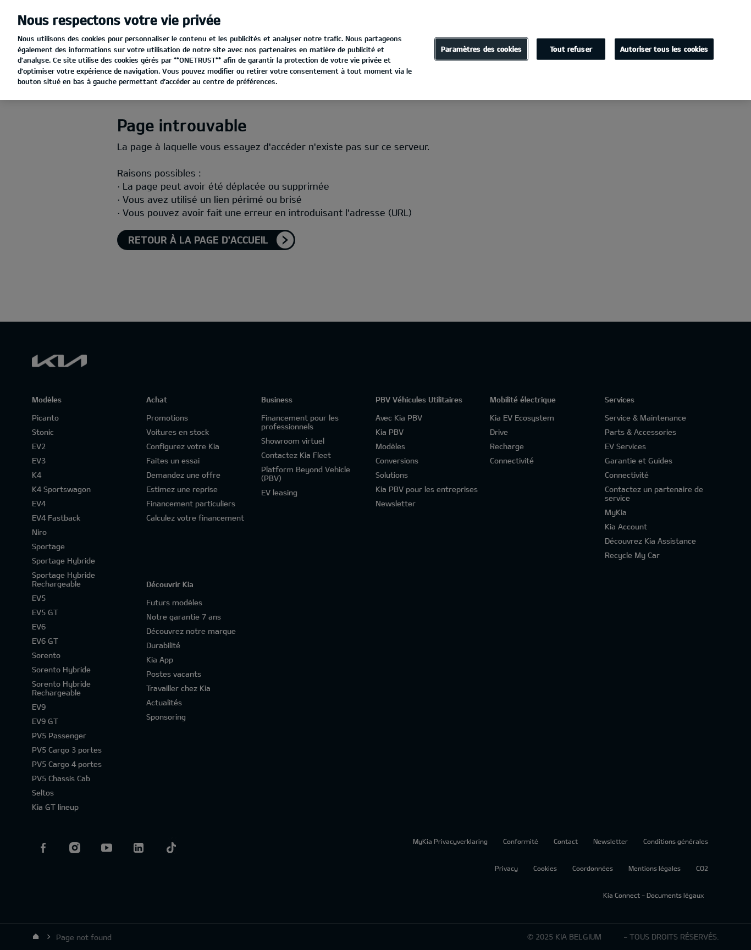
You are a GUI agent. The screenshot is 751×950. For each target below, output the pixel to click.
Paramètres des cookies (481, 49)
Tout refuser (571, 49)
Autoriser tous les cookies (664, 49)
